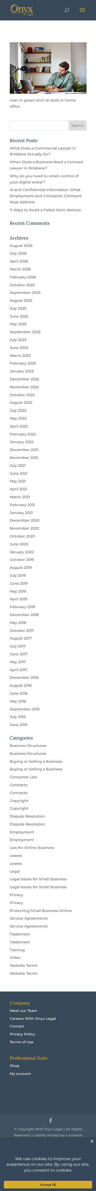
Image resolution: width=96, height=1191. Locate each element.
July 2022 (18, 410)
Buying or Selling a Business (36, 761)
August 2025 (21, 300)
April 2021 (18, 489)
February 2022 (23, 434)
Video (15, 957)
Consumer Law (23, 777)
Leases (16, 855)
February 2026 (23, 277)
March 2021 (20, 497)
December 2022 (24, 379)
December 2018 (24, 614)
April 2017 (18, 670)
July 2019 (18, 575)
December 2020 (24, 520)
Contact (17, 1026)
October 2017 (22, 630)
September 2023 (25, 332)
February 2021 (22, 505)
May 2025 (18, 324)
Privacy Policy (22, 1034)
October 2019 (22, 559)
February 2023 (23, 363)
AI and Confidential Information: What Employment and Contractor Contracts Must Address (46, 195)
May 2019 (18, 591)
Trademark (20, 934)
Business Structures (28, 745)
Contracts (18, 785)
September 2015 (25, 709)
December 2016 (24, 677)
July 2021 (18, 465)
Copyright (19, 800)
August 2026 (21, 245)
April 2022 (19, 426)
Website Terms (23, 965)
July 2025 (18, 308)
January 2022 (22, 442)
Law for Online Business (32, 847)
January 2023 (22, 371)
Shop (14, 1065)
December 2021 (24, 449)
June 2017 (18, 654)
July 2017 (18, 646)
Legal (15, 871)
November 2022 (24, 387)
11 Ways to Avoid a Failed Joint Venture (45, 210)
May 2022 (18, 418)
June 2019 (19, 583)
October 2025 (22, 285)
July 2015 (18, 716)
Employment (22, 832)
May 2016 (18, 701)
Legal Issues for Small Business (38, 879)
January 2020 (22, 552)
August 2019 (21, 567)
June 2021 (18, 473)
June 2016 (19, 693)
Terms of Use (22, 1042)
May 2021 (18, 481)
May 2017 (18, 662)
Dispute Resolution (27, 816)
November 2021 (24, 457)
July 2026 (18, 253)
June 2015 (18, 724)
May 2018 (18, 622)
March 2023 (20, 355)
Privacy (16, 895)
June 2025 (19, 316)
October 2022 (22, 395)
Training (17, 950)
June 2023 (19, 347)
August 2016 (21, 685)
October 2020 (22, 536)
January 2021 (21, 512)
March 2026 (20, 269)
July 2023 (18, 339)
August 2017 (20, 638)
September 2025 (25, 292)
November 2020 (24, 528)
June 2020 (19, 544)
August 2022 (21, 402)
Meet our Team (23, 1010)
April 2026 (19, 261)
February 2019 (22, 607)
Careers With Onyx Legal (33, 1018)
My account (20, 1073)
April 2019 (18, 599)
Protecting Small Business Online (41, 910)
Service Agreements (29, 918)
